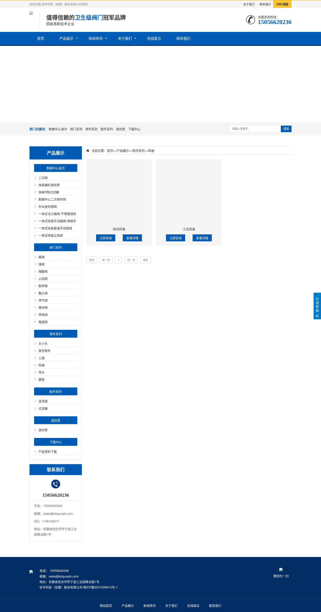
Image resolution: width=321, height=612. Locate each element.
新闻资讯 (96, 38)
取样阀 (43, 286)
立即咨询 (106, 238)
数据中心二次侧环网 (52, 199)
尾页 (145, 260)
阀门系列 (76, 129)
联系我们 (265, 4)
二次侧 (43, 177)
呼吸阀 (43, 314)
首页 (40, 38)
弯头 (41, 372)
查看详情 (132, 238)
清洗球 (43, 401)
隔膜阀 (43, 271)
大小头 (43, 343)
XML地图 (282, 4)
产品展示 (66, 38)
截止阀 (43, 293)
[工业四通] (188, 191)
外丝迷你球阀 (47, 206)
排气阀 (43, 300)
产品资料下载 (47, 451)
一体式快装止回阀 (50, 235)
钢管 (41, 379)
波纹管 (120, 129)
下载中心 (134, 129)
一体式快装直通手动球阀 (55, 228)
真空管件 (44, 350)
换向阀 (43, 307)
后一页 (131, 260)
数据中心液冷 (58, 129)
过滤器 (43, 408)
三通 (41, 358)
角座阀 (43, 322)
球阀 (41, 264)
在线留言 (154, 38)
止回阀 (43, 278)
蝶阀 (41, 257)
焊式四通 (119, 229)
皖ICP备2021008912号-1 (100, 587)
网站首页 (106, 605)
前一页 (106, 260)
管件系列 (91, 129)
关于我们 (249, 4)
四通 (41, 365)
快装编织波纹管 (49, 185)
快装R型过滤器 (48, 192)
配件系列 (107, 129)
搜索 (286, 128)
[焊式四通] (119, 191)
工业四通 (189, 229)
